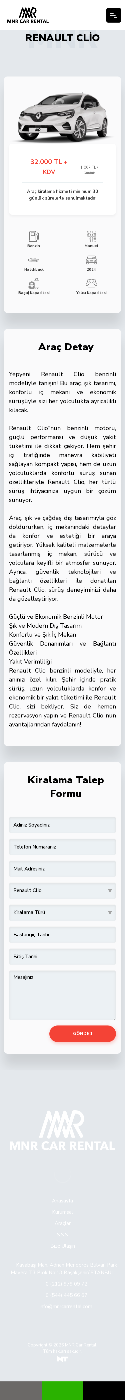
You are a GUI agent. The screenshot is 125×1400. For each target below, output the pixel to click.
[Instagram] (63, 1174)
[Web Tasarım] (62, 1359)
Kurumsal (62, 1212)
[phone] (104, 1390)
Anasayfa (62, 1200)
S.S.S (62, 1234)
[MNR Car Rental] (28, 15)
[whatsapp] (62, 1390)
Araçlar (63, 1223)
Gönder (82, 1034)
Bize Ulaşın (62, 1246)
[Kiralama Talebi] (21, 1390)
